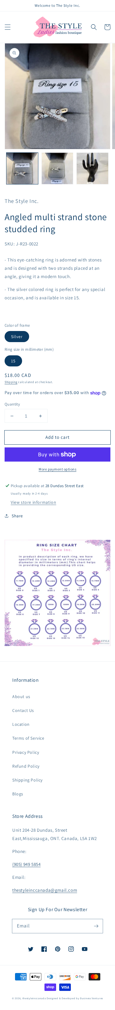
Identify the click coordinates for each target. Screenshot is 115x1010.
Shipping (11, 382)
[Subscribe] (96, 926)
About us (21, 696)
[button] (7, 27)
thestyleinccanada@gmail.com (44, 890)
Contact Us (23, 710)
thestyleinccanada (34, 998)
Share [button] (17, 516)
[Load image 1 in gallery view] (22, 168)
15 (13, 361)
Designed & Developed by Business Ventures (75, 998)
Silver (17, 336)
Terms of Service (28, 738)
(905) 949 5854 (26, 864)
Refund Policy (26, 766)
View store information (33, 502)
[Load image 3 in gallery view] (92, 168)
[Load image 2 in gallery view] (57, 168)
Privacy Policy (25, 752)
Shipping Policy (27, 780)
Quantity (12, 404)
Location (21, 724)
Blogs (17, 794)
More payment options (57, 469)
